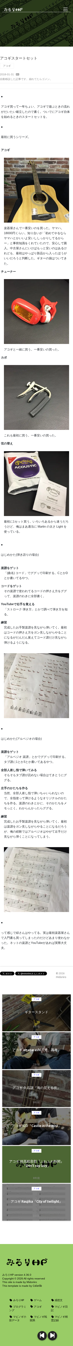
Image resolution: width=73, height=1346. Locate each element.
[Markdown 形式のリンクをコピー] (18, 74)
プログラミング (17, 1308)
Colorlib (37, 1285)
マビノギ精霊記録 (59, 1318)
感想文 (58, 1300)
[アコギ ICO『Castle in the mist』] (42, 1335)
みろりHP (18, 1300)
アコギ (7, 65)
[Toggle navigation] (65, 9)
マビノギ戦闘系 (38, 1318)
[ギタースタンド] (52, 1335)
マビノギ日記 (59, 1308)
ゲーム (37, 1300)
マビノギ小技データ (17, 1318)
